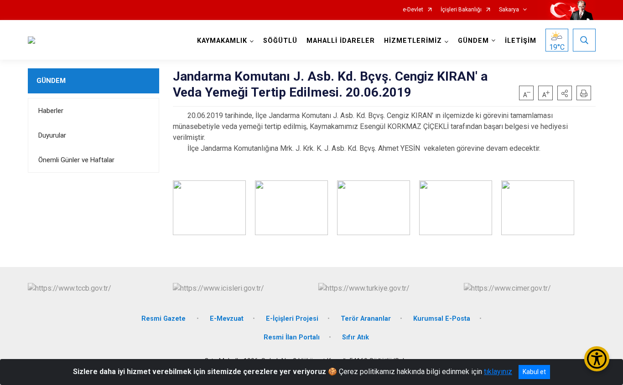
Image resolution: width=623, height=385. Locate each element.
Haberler (50, 111)
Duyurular (52, 135)
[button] (564, 93)
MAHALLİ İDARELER (340, 41)
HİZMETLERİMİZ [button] (413, 41)
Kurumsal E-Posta (441, 319)
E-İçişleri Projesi (292, 319)
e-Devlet (413, 10)
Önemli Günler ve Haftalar (76, 160)
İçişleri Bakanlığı (461, 10)
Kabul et (534, 371)
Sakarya (509, 10)
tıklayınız (498, 371)
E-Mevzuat (227, 319)
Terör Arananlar (366, 319)
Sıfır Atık (355, 337)
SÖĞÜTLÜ (280, 41)
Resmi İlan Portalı (292, 337)
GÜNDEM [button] (473, 41)
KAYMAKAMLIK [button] (222, 41)
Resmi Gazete (164, 319)
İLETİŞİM (520, 41)
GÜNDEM (51, 81)
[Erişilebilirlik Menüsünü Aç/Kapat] (596, 358)
